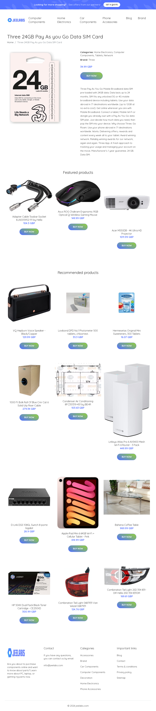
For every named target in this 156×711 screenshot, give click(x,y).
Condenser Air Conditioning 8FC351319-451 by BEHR (78, 403)
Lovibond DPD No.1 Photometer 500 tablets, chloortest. (78, 332)
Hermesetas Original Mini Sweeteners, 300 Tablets (127, 332)
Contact (121, 660)
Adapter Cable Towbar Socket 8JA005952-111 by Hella (29, 218)
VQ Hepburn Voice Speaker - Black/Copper (29, 332)
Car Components (88, 20)
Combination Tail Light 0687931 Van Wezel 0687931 (78, 604)
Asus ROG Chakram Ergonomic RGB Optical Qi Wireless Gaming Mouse (78, 213)
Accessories (87, 655)
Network (108, 55)
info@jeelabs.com (53, 665)
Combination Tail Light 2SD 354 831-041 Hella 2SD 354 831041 (126, 591)
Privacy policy (124, 672)
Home (10, 42)
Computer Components (36, 20)
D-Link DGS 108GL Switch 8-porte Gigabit (29, 526)
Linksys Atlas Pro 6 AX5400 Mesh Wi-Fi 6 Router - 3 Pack (127, 443)
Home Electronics (64, 20)
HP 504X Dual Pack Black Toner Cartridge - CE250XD (29, 607)
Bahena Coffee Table (126, 524)
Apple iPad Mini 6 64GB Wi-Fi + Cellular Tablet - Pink (78, 535)
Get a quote (112, 4)
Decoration (86, 677)
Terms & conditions (127, 666)
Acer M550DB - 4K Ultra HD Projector (127, 232)
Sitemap (121, 677)
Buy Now (91, 75)
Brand (142, 18)
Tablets (99, 55)
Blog (129, 18)
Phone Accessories (110, 20)
